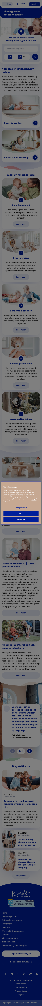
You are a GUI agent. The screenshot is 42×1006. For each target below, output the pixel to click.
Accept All (21, 519)
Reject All (21, 513)
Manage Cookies (21, 508)
